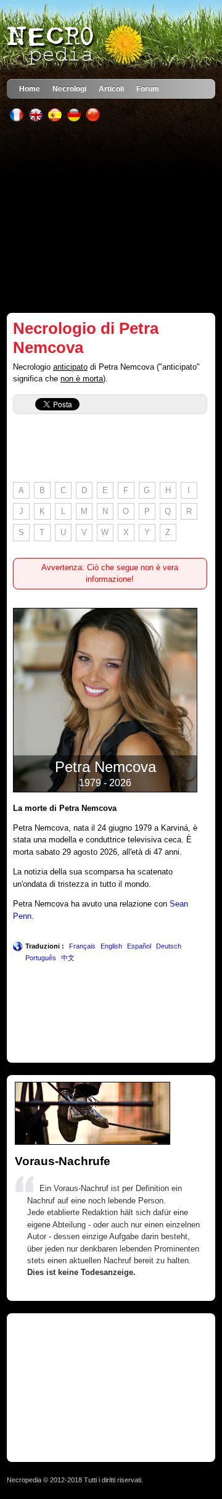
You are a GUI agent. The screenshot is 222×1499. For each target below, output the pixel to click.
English (111, 946)
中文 (68, 957)
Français (82, 946)
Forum (147, 89)
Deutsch (168, 946)
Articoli (111, 89)
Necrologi (69, 89)
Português (40, 957)
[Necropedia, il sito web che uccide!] (76, 46)
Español (139, 946)
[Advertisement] (111, 217)
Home (29, 89)
